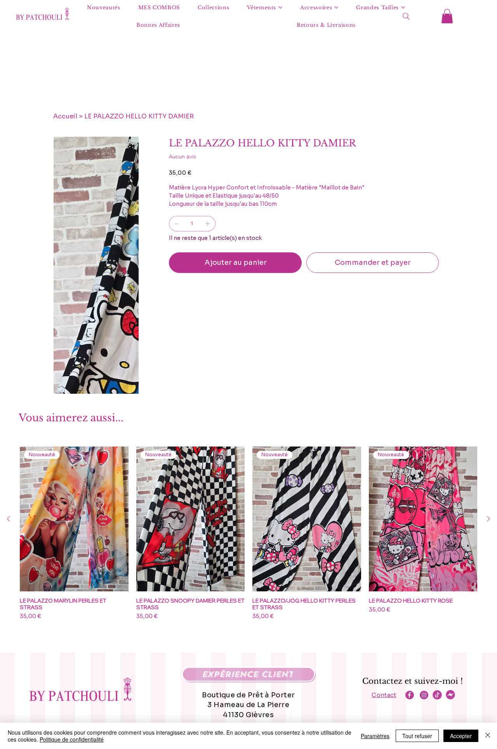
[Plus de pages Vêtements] (280, 7)
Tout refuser (417, 736)
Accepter (461, 736)
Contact (384, 695)
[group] (248, 533)
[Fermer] (487, 736)
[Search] (406, 16)
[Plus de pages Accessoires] (336, 7)
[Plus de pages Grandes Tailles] (403, 7)
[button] (447, 16)
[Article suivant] (488, 518)
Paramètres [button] (375, 736)
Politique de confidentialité (72, 739)
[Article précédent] (8, 518)
